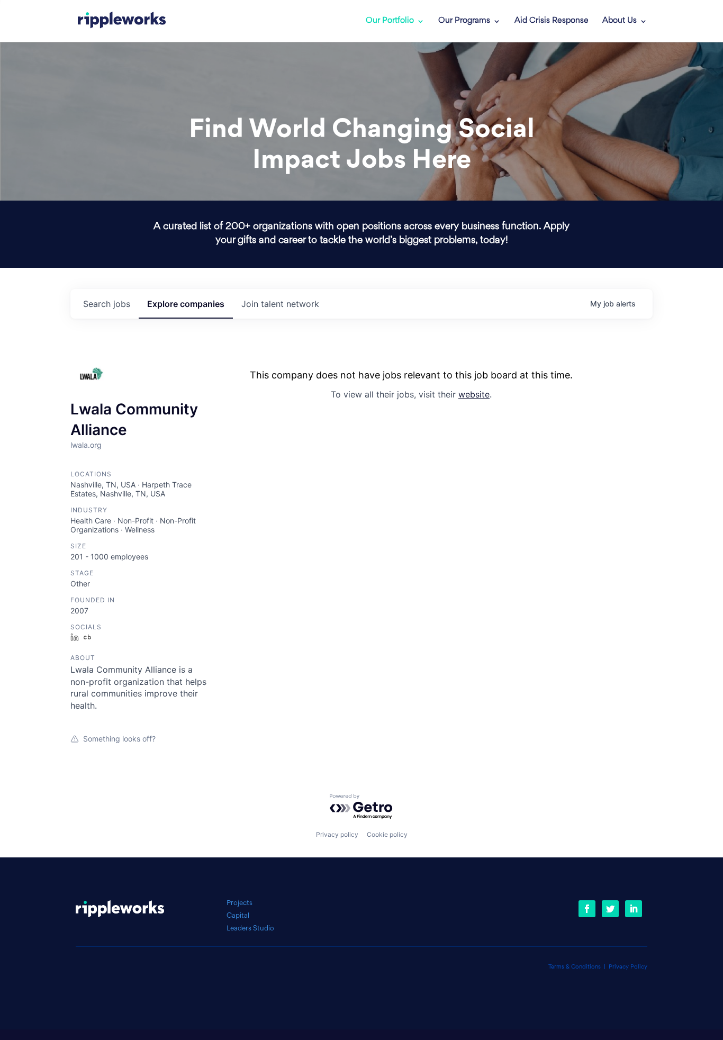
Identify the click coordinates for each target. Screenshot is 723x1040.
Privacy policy (337, 834)
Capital (238, 915)
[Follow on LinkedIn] (633, 908)
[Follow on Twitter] (610, 908)
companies (185, 304)
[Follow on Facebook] (587, 908)
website (474, 394)
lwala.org (86, 444)
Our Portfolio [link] (390, 21)
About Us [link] (619, 21)
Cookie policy (387, 834)
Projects (239, 903)
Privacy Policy (628, 967)
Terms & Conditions (574, 967)
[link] (122, 21)
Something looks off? (119, 738)
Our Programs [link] (464, 21)
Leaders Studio (250, 928)
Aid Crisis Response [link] (551, 21)
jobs (106, 304)
